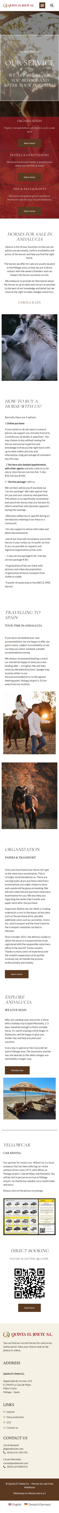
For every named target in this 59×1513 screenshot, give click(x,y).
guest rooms (11, 645)
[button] (42, 5)
